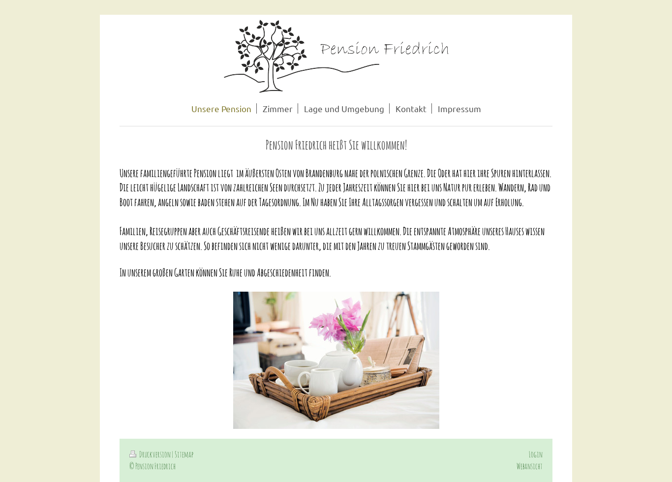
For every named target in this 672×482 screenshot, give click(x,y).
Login (536, 454)
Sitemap (184, 454)
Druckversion (155, 454)
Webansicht (530, 466)
